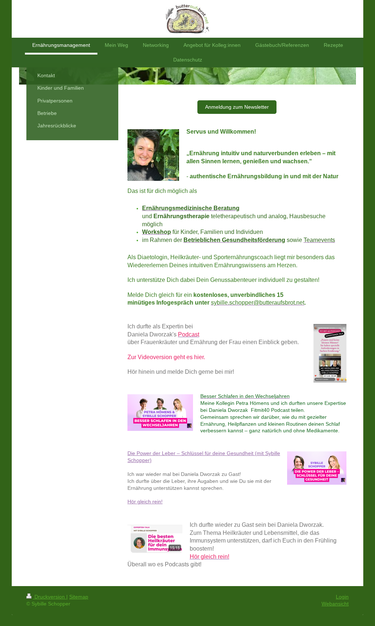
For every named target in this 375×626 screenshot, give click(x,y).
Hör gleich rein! (145, 501)
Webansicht (335, 604)
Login (342, 597)
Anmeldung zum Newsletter (237, 107)
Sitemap (78, 597)
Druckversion (49, 597)
